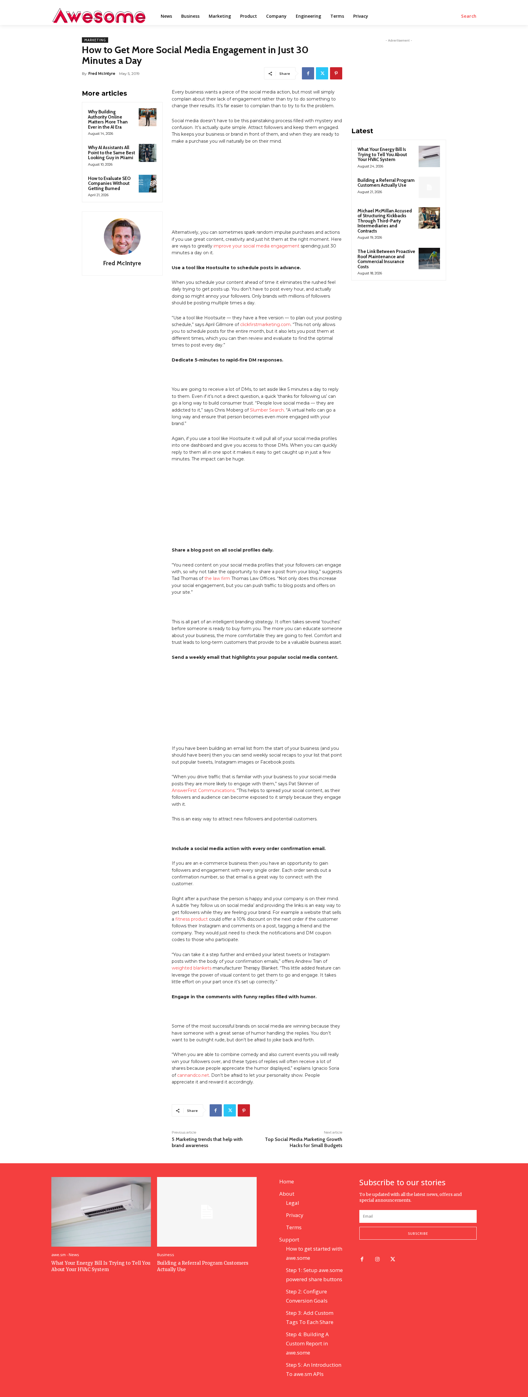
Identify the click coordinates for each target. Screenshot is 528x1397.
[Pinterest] (336, 73)
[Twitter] (322, 73)
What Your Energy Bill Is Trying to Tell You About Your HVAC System (382, 154)
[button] (469, 16)
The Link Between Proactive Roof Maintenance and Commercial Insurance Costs (386, 259)
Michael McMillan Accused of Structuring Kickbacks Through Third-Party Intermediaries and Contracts (385, 221)
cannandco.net (193, 1075)
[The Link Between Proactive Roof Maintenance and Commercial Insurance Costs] (429, 258)
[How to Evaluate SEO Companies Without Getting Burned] (147, 184)
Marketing (95, 40)
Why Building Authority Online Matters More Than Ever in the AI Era (108, 119)
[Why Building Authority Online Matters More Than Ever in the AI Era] (147, 117)
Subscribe (418, 1233)
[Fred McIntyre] (122, 236)
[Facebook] (308, 73)
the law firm (217, 578)
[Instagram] (377, 1259)
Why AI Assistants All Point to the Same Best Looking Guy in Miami (111, 152)
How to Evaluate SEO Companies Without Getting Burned (109, 183)
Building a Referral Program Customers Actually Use (386, 183)
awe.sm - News (65, 1255)
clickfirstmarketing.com (265, 324)
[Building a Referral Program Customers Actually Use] (429, 187)
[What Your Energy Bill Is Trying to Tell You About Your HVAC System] (429, 156)
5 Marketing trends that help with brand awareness (207, 1142)
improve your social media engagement (256, 246)
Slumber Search (267, 410)
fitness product (191, 919)
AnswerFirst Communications (203, 790)
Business (165, 1255)
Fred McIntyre (101, 73)
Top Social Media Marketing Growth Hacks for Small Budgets (303, 1142)
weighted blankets (191, 968)
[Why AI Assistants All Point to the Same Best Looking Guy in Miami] (147, 153)
